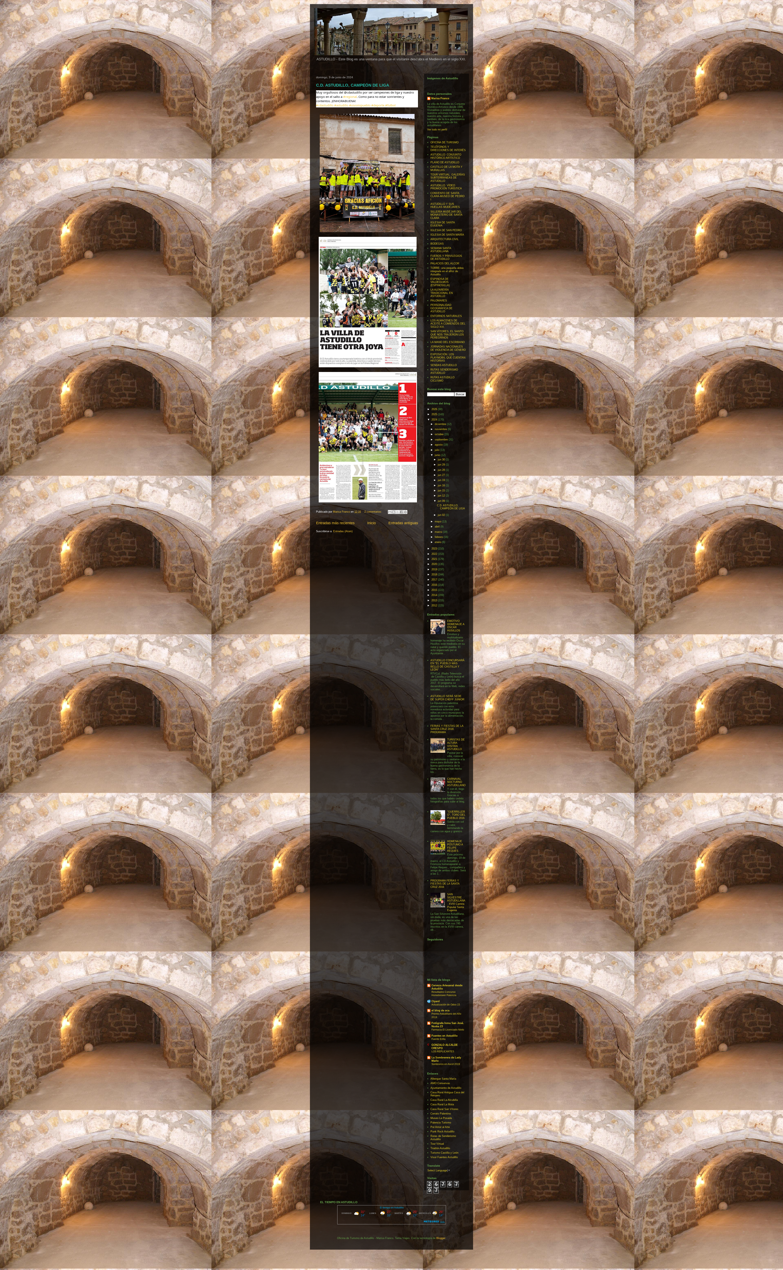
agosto (439, 444)
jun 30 (442, 459)
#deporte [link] (377, 105)
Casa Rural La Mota (442, 1104)
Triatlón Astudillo (440, 1148)
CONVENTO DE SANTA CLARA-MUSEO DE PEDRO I (447, 196)
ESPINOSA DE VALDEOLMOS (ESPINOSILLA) (440, 282)
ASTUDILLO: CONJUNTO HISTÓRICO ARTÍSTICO (445, 156)
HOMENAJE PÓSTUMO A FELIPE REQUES (455, 846)
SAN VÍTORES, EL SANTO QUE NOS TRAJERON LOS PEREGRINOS (447, 334)
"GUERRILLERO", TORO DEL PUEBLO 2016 (456, 815)
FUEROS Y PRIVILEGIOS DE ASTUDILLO (446, 257)
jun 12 (442, 495)
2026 (434, 409)
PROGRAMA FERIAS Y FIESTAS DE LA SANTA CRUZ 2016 (444, 883)
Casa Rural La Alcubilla (444, 1099)
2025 (434, 414)
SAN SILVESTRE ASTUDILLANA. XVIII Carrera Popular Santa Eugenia (456, 902)
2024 (434, 419)
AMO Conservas (440, 1083)
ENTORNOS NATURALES (446, 316)
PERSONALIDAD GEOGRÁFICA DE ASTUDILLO (441, 308)
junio (438, 455)
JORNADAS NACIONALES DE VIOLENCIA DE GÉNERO (448, 348)
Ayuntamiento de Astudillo (445, 1087)
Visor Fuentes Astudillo (444, 1157)
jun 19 (442, 480)
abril (437, 526)
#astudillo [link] (341, 105)
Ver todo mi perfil (437, 129)
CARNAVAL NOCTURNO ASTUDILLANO (456, 782)
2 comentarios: (373, 511)
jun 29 (442, 464)
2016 (434, 584)
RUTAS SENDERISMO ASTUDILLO (444, 371)
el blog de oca (440, 1010)
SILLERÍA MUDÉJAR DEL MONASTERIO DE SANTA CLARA (446, 215)
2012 (434, 605)
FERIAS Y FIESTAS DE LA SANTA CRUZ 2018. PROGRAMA (446, 729)
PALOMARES (438, 300)
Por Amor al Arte (440, 1127)
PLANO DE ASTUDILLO (444, 162)
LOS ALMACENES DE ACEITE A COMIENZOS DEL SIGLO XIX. (447, 323)
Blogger (440, 1238)
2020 (434, 564)
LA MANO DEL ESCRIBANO (447, 342)
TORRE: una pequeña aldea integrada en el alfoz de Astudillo (446, 271)
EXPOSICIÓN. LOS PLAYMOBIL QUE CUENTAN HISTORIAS (447, 357)
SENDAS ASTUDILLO (443, 365)
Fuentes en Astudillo (444, 1035)
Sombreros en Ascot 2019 (445, 1064)
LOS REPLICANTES (442, 1051)
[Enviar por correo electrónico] (390, 512)
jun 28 (442, 469)
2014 (434, 595)
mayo (438, 521)
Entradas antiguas (403, 523)
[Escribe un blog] (394, 512)
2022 (434, 553)
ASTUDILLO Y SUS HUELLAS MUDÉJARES (445, 205)
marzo (439, 531)
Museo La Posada (441, 1118)
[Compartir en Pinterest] (405, 512)
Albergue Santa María (443, 1078)
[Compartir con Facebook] (401, 512)
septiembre (442, 439)
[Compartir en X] (398, 512)
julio (437, 449)
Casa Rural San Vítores (444, 1109)
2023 (434, 548)
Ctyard (435, 1001)
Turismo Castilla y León (444, 1152)
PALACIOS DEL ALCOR (444, 263)
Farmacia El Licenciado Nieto (447, 1029)
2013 (434, 600)
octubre (439, 434)
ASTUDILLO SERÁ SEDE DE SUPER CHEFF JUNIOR (447, 698)
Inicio (371, 523)
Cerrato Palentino (440, 1113)
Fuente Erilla (438, 1039)
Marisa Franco (440, 98)
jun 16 (442, 485)
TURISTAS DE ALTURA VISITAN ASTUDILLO (456, 744)
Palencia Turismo (440, 1122)
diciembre (441, 424)
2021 (434, 559)
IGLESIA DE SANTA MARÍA (447, 234)
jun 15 (442, 490)
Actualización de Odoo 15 (445, 1004)
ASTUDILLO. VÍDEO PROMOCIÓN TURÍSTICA (446, 187)
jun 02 (442, 514)
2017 (434, 579)
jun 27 (442, 475)
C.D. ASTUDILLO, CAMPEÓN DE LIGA (352, 85)
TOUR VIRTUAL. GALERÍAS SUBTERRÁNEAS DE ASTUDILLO (447, 177)
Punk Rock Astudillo (442, 1131)
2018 (434, 574)
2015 (434, 589)
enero (438, 542)
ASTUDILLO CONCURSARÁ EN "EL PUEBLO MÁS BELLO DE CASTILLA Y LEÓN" (447, 665)
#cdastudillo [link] (324, 105)
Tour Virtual (437, 1143)
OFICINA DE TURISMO (444, 142)
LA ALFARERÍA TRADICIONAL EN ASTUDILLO (441, 293)
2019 (434, 569)
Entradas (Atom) (343, 531)
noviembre (441, 429)
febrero (439, 536)
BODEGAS (437, 243)
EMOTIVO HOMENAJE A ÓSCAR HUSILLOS (455, 625)
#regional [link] (350, 97)
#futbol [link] (390, 105)
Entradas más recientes (335, 523)
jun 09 (442, 500)
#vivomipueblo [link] (359, 105)
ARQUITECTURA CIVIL (444, 239)
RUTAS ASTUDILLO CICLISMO (442, 379)
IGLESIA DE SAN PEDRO (446, 230)
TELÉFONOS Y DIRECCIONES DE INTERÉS (448, 148)
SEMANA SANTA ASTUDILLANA (440, 250)
